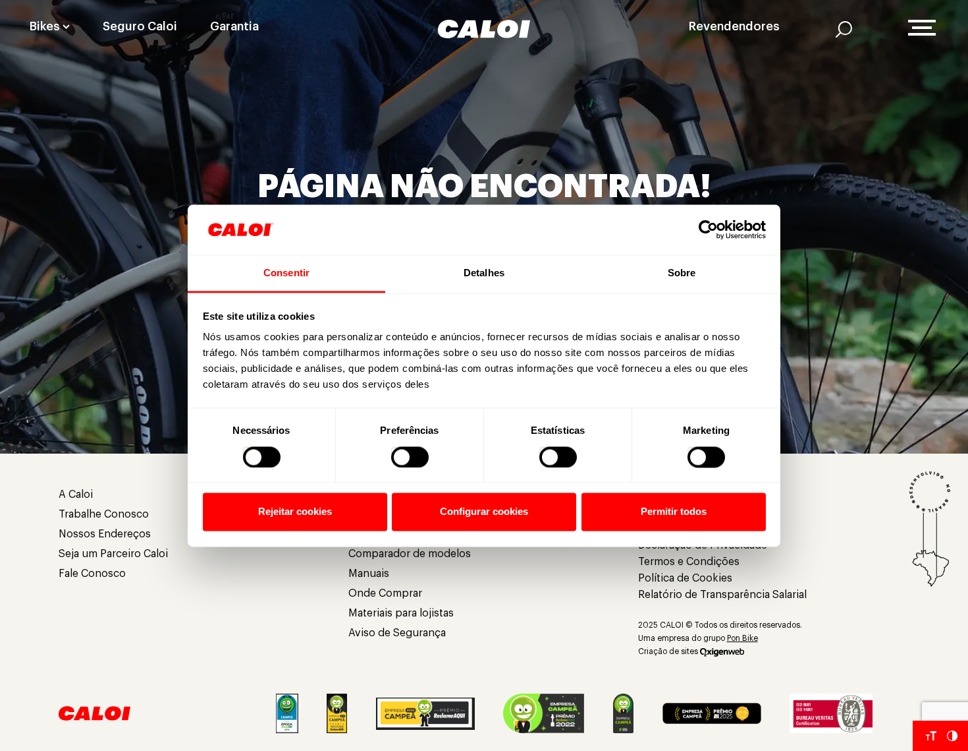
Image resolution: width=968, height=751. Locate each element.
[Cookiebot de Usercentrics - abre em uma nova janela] (708, 229)
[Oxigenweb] (722, 651)
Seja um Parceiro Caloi (113, 554)
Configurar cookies (484, 512)
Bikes (45, 26)
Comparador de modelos (409, 554)
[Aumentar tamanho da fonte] (931, 736)
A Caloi (76, 494)
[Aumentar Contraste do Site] (952, 736)
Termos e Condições (688, 561)
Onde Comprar (385, 593)
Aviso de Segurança (397, 633)
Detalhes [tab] (484, 273)
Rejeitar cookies (295, 512)
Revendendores (734, 26)
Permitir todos (674, 512)
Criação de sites (668, 651)
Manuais (368, 573)
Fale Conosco (92, 573)
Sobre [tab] (682, 273)
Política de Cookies (685, 578)
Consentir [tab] (286, 273)
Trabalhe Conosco (104, 514)
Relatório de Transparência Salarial (722, 594)
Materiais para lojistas (401, 613)
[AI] (844, 29)
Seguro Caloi (140, 26)
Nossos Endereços (105, 534)
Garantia (234, 26)
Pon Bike (742, 638)
